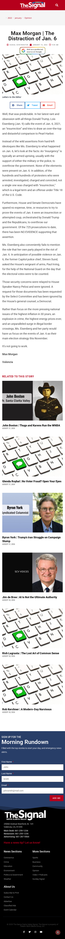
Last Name (7, 773)
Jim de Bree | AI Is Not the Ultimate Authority (30, 597)
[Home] (4, 18)
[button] (8, 5)
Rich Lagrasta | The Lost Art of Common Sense (30, 653)
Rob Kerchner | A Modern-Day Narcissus (27, 709)
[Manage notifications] (57, 932)
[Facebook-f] (24, 932)
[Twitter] (30, 932)
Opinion (28, 18)
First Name (7, 762)
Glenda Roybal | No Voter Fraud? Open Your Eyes (32, 481)
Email (4, 785)
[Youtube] (41, 932)
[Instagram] (35, 932)
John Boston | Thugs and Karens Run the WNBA (31, 425)
